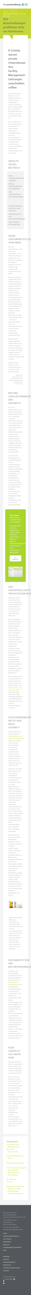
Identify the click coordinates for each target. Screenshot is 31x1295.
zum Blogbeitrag (15, 558)
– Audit (9, 1158)
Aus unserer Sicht (13, 1145)
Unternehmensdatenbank (12, 1247)
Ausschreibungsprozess (15, 1156)
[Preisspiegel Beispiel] (15, 572)
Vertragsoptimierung (11, 1236)
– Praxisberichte (12, 1152)
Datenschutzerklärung (11, 1268)
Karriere (6, 1256)
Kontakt (6, 1259)
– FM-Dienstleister (13, 1191)
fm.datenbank (11, 1179)
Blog (4, 1250)
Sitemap (6, 1271)
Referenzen (7, 1242)
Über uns (6, 1245)
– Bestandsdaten (12, 1170)
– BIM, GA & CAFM (13, 1189)
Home (5, 1233)
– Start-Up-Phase (12, 1175)
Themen (9, 1182)
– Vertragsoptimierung (15, 1194)
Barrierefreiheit (9, 1262)
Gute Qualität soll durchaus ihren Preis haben (15, 688)
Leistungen (7, 1239)
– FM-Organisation (13, 1173)
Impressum (7, 1265)
